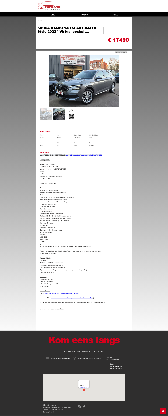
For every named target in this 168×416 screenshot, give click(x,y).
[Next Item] (125, 81)
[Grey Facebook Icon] (84, 407)
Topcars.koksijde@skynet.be (60, 358)
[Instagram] (79, 407)
